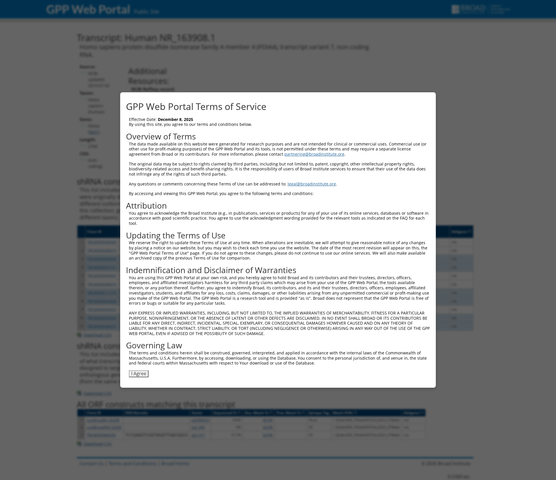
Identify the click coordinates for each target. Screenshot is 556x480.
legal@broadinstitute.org (312, 184)
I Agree (138, 373)
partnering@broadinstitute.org (314, 154)
